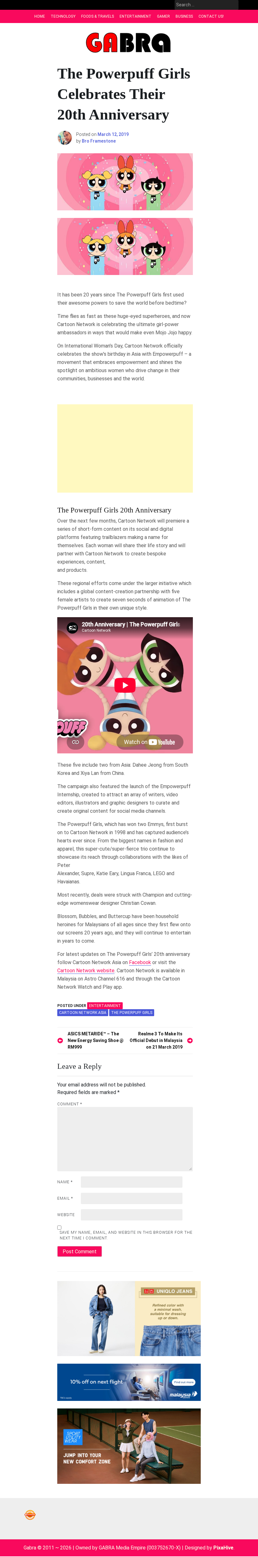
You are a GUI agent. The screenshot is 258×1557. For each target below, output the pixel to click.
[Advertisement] (125, 448)
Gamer (163, 16)
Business (184, 16)
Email (65, 1198)
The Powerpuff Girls (131, 1012)
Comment (69, 1104)
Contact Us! (211, 16)
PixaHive (223, 1548)
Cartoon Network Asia (82, 1012)
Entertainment (135, 16)
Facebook (140, 962)
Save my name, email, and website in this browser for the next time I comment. (126, 1235)
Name (65, 1182)
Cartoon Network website (86, 971)
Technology (63, 16)
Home (39, 16)
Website (66, 1215)
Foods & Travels (97, 16)
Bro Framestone (99, 140)
